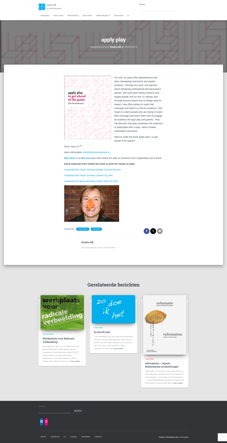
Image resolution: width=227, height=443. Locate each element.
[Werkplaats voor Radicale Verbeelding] (62, 312)
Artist (43, 437)
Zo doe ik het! (102, 332)
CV (128, 16)
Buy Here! (69, 158)
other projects (103, 16)
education (87, 16)
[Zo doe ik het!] (113, 309)
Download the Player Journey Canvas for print (88, 175)
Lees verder (75, 361)
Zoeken (142, 4)
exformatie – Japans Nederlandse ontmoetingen (161, 365)
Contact (98, 437)
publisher (118, 16)
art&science (73, 16)
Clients (73, 437)
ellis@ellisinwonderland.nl (96, 152)
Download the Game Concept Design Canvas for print (92, 169)
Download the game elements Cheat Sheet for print (91, 181)
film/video (45, 16)
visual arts (58, 16)
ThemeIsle (184, 437)
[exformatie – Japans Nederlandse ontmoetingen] (164, 325)
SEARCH (181, 9)
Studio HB (55, 437)
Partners (85, 437)
